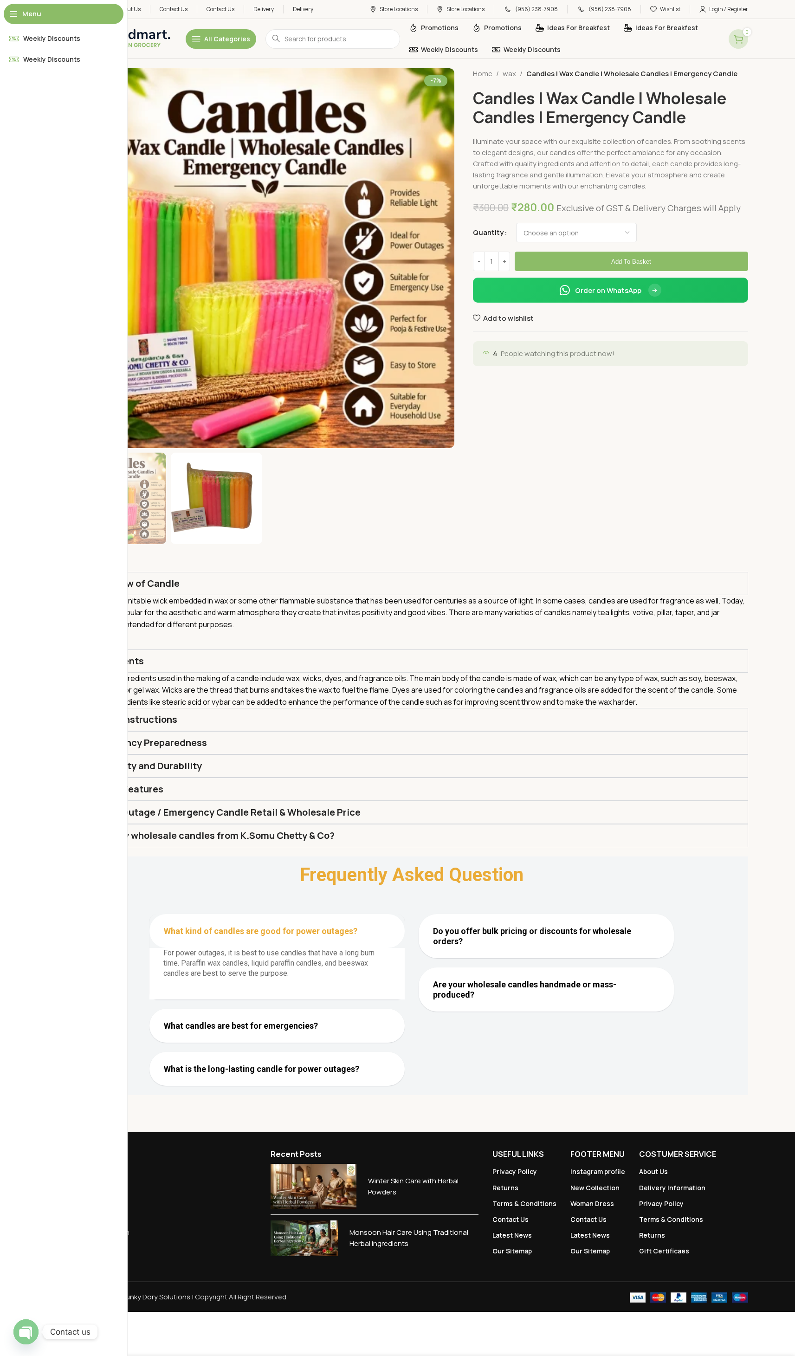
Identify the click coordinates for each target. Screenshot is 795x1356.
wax (509, 73)
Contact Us (510, 1219)
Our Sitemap (512, 1250)
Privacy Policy (514, 1171)
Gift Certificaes (664, 1250)
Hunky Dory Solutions (155, 1297)
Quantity (488, 232)
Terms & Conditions (524, 1203)
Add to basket (631, 261)
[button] (277, 931)
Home (482, 73)
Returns (505, 1187)
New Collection (595, 1187)
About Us (653, 1171)
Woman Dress (592, 1203)
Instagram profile (597, 1171)
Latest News (512, 1235)
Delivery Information (672, 1187)
